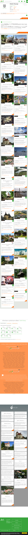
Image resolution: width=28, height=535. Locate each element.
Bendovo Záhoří (8, 13)
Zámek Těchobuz (8, 383)
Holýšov (23, 354)
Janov (22, 13)
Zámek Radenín (18, 387)
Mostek (15, 359)
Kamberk (23, 356)
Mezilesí (4, 359)
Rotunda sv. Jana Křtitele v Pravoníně (17, 385)
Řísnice (17, 363)
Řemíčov (14, 363)
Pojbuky (23, 361)
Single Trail (7, 380)
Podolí (13, 361)
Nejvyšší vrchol (22, 378)
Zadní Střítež (15, 366)
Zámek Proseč (18, 388)
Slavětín (11, 364)
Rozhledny (3, 200)
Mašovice (23, 358)
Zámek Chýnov (21, 384)
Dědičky (23, 353)
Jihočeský (15, 7)
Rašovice (23, 362)
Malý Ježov (19, 358)
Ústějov (22, 365)
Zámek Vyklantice (7, 386)
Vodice (4, 366)
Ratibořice (5, 363)
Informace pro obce (17, 525)
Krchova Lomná (25, 13)
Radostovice (16, 362)
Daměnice (16, 353)
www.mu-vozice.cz (15, 11)
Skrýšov (5, 364)
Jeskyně (3, 124)
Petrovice (10, 361)
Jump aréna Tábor (20, 389)
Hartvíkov (14, 354)
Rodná (20, 363)
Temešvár (17, 365)
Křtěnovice (22, 357)
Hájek (11, 354)
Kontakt (14, 530)
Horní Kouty (20, 13)
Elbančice (4, 354)
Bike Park (16, 116)
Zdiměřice (6, 367)
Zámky (3, 62)
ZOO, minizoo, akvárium (17, 104)
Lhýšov (7, 358)
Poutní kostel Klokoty (20, 391)
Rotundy (3, 145)
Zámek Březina (6, 391)
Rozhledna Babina (21, 390)
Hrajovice (8, 356)
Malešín (16, 358)
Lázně (18, 378)
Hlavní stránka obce (25, 18)
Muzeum (3, 178)
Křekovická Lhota (14, 357)
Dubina (18, 13)
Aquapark (16, 291)
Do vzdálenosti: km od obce (11, 346)
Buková (5, 353)
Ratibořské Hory (10, 363)
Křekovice (10, 357)
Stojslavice (9, 365)
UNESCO (16, 375)
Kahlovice (19, 356)
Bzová (8, 353)
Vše (2, 375)
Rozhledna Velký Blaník (7, 385)
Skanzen (25, 375)
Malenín (13, 358)
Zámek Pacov (6, 384)
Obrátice (16, 360)
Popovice (4, 362)
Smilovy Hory (17, 364)
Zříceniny (3, 82)
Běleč (6, 352)
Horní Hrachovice (11, 355)
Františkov (8, 354)
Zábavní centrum (3, 284)
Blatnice (20, 352)
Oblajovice (12, 360)
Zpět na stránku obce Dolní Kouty (24, 32)
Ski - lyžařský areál (16, 136)
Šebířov (22, 363)
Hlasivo (20, 354)
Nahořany (20, 359)
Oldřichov (19, 360)
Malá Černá (10, 358)
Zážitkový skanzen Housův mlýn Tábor (11, 389)
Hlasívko (17, 354)
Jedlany (17, 356)
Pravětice (8, 362)
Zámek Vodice (20, 383)
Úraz (20, 365)
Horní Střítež (21, 355)
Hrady (3, 264)
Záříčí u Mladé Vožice (21, 366)
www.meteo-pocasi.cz (18, 339)
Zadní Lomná (11, 366)
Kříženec (19, 357)
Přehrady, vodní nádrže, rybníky (18, 175)
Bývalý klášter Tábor (7, 390)
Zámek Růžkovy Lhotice (14, 392)
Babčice (4, 352)
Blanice (11, 13)
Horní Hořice (7, 355)
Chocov (13, 13)
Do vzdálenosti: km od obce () (10, 369)
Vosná (7, 366)
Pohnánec (16, 361)
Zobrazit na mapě (6, 50)
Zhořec (22, 367)
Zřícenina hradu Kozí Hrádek (11, 388)
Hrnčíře (12, 356)
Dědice (20, 353)
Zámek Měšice (9, 387)
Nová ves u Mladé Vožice (7, 360)
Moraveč (11, 359)
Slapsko (8, 364)
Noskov (24, 359)
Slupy (14, 364)
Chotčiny (13, 353)
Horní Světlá (5, 356)
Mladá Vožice (15, 6)
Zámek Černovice (7, 392)
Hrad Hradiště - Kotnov (14, 390)
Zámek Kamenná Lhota (13, 391)
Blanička (17, 352)
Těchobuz (13, 365)
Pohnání (20, 361)
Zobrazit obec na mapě (5, 28)
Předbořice (11, 362)
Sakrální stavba (16, 85)
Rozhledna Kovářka (14, 383)
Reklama (16, 522)
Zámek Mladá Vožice (12, 382)
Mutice (17, 359)
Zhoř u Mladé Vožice (17, 367)
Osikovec (23, 360)
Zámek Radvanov (6, 382)
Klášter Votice (21, 392)
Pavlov (8, 361)
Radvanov (19, 362)
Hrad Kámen (14, 387)
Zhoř (13, 367)
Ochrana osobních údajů (4, 530)
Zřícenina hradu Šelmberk (20, 382)
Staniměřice (21, 364)
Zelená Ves (10, 367)
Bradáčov (23, 352)
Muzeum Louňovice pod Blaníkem (13, 384)
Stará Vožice (6, 365)
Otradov (4, 361)
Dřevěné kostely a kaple (7, 378)
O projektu (16, 520)
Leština (4, 358)
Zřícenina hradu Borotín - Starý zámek (17, 386)
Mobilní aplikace (16, 527)
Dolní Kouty (14, 4)
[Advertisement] (14, 314)
